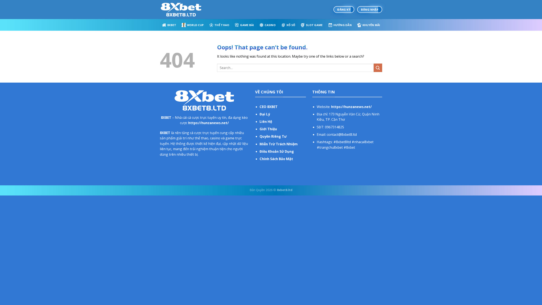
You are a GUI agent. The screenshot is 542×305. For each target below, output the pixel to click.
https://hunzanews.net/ (208, 123)
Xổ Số (290, 25)
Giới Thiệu (268, 129)
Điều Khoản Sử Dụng (277, 151)
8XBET (171, 25)
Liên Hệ (266, 121)
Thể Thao (221, 25)
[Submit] (378, 68)
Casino (270, 25)
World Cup (195, 25)
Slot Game (314, 25)
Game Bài (247, 25)
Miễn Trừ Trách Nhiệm (279, 144)
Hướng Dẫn (342, 25)
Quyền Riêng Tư (273, 136)
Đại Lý (265, 114)
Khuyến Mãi (371, 25)
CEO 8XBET (269, 106)
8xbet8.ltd (284, 190)
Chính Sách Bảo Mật (276, 159)
